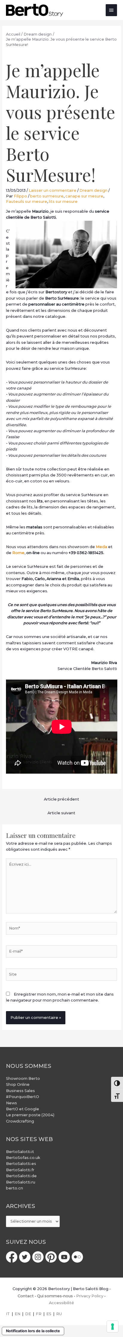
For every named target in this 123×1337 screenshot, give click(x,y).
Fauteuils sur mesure (26, 201)
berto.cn (14, 1188)
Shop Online (18, 1084)
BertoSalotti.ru (20, 1182)
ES (48, 1314)
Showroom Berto (23, 1078)
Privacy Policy (89, 1296)
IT (8, 1314)
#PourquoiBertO (22, 1096)
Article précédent (61, 799)
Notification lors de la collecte (33, 1331)
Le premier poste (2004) (30, 1115)
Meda (101, 547)
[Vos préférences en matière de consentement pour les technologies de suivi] (112, 1326)
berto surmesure (47, 196)
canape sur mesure (84, 196)
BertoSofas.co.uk (23, 1157)
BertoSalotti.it (20, 1151)
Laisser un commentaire (52, 190)
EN (17, 1314)
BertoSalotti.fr (20, 1170)
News (11, 1103)
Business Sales (20, 1090)
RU (59, 1314)
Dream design (93, 190)
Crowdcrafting (20, 1121)
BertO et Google (22, 1109)
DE (28, 1314)
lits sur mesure (63, 201)
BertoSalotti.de (21, 1176)
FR (38, 1314)
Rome (18, 553)
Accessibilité (61, 1303)
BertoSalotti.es (21, 1163)
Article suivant (61, 813)
